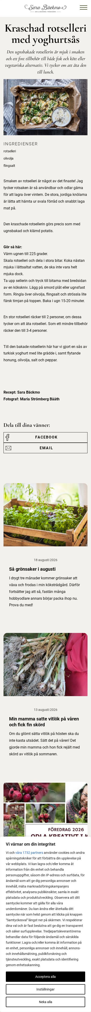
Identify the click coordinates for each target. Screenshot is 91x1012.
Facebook (46, 437)
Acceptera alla (45, 977)
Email (46, 448)
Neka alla (45, 1002)
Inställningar (45, 989)
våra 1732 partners (29, 853)
